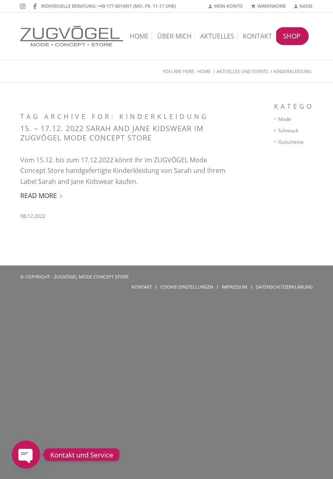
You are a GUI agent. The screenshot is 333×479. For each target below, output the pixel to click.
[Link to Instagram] (22, 6)
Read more (38, 195)
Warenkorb (271, 6)
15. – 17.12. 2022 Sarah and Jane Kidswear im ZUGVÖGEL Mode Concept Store (111, 132)
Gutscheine (291, 141)
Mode (284, 119)
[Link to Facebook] (35, 6)
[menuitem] (226, 6)
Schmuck (288, 130)
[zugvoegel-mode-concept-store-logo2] (71, 36)
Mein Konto (228, 6)
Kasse (306, 6)
